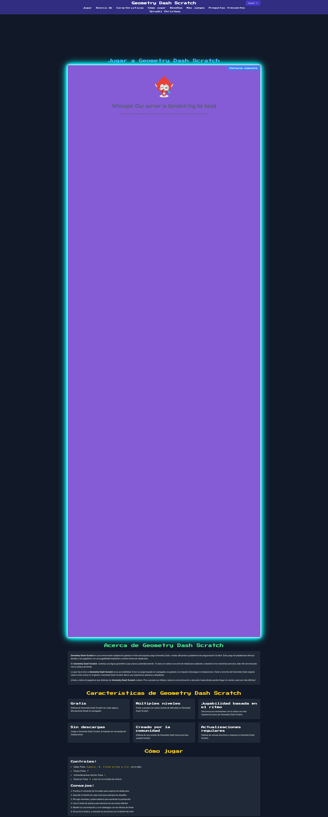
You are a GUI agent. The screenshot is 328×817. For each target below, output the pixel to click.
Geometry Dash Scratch (164, 3)
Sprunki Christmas (165, 11)
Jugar (87, 8)
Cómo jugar (157, 8)
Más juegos (196, 8)
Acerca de (104, 8)
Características (130, 8)
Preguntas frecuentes (227, 8)
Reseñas (176, 8)
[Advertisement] (164, 36)
